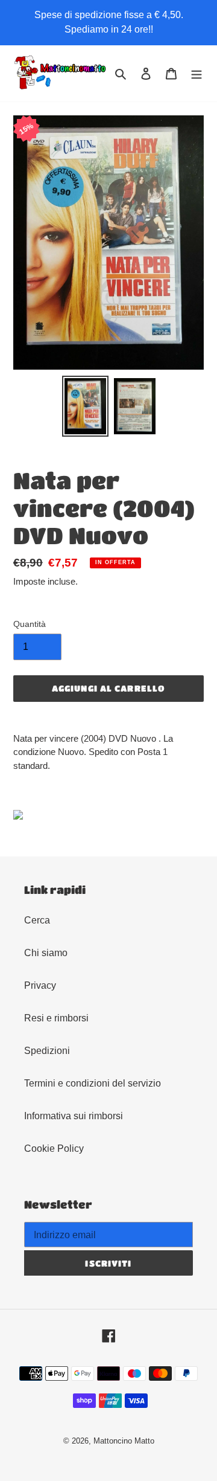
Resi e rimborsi (56, 1018)
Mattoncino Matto (123, 1440)
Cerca (37, 920)
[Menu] (196, 73)
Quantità (29, 624)
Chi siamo (46, 953)
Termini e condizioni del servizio (92, 1083)
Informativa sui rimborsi (73, 1116)
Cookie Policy (54, 1148)
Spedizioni (47, 1051)
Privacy (40, 985)
